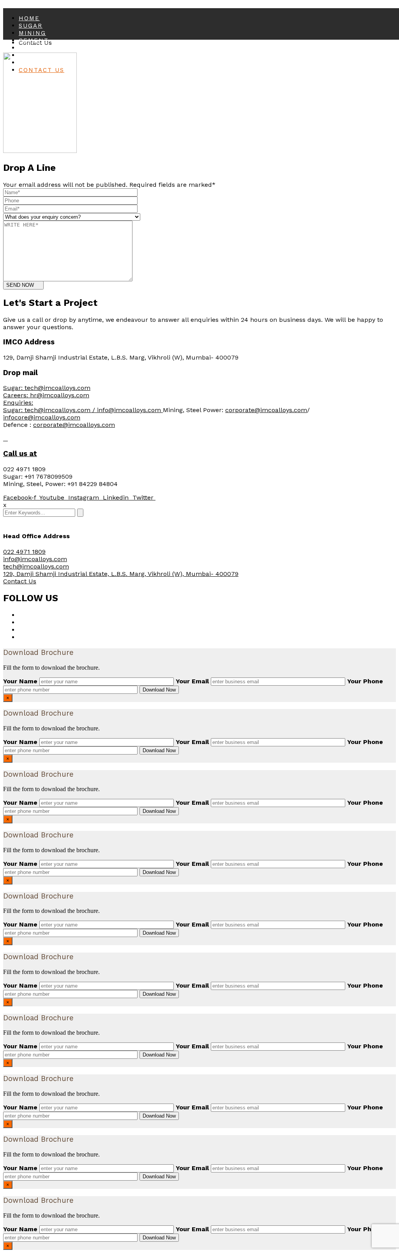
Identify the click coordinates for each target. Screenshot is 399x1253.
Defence (35, 62)
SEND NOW (20, 285)
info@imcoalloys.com (35, 559)
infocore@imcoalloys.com (41, 417)
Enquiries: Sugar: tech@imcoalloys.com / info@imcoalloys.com (83, 406)
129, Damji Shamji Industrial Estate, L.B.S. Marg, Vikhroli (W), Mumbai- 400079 (120, 573)
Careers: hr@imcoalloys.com (46, 395)
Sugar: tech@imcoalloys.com (46, 387)
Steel (30, 55)
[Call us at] (5, 438)
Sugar (30, 25)
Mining (32, 33)
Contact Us (41, 70)
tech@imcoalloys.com (36, 566)
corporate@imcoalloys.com (266, 410)
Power (31, 47)
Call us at (20, 453)
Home (29, 18)
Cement (34, 40)
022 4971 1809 (24, 551)
